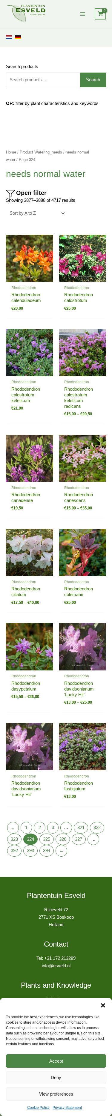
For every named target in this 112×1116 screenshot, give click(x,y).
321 (81, 827)
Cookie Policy (38, 1108)
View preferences (56, 1094)
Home (11, 152)
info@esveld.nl (56, 965)
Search (93, 79)
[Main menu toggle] (83, 14)
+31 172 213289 (60, 958)
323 (14, 839)
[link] (9, 37)
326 (62, 839)
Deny (56, 1077)
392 (14, 850)
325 (46, 839)
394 (46, 850)
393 (30, 850)
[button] (103, 1005)
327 (78, 839)
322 (97, 827)
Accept (56, 1061)
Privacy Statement (67, 1108)
